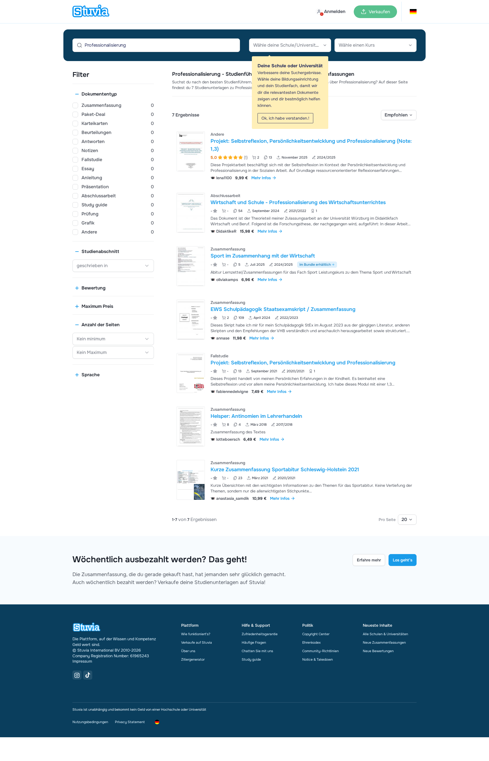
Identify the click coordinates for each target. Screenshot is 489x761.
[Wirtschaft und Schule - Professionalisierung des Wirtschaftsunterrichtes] (191, 213)
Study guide (251, 659)
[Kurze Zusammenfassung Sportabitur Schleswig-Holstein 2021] (191, 480)
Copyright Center (315, 634)
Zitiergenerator (193, 659)
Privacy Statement (130, 722)
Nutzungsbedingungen (90, 722)
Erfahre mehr (369, 560)
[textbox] (290, 45)
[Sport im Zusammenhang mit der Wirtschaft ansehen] (294, 266)
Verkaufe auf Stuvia (196, 642)
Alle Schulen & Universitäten (385, 634)
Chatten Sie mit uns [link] (257, 651)
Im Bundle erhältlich (315, 264)
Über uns (188, 651)
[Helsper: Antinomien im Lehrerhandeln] (191, 426)
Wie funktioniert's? (195, 634)
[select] (399, 115)
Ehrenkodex (311, 642)
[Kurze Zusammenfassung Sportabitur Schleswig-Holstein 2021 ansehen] (294, 479)
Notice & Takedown (317, 659)
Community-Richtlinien (320, 651)
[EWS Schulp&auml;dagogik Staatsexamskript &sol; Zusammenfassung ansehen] (294, 319)
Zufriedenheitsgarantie (260, 634)
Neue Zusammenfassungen (384, 642)
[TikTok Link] (87, 675)
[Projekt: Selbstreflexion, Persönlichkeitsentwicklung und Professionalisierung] (191, 373)
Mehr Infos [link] (261, 177)
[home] (90, 12)
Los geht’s (402, 560)
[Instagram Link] (77, 675)
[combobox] (290, 45)
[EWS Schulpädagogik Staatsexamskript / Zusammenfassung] (191, 320)
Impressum (82, 661)
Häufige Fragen (254, 642)
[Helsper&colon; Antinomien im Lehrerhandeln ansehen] (294, 426)
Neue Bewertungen (378, 651)
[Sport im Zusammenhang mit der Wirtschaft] (191, 266)
